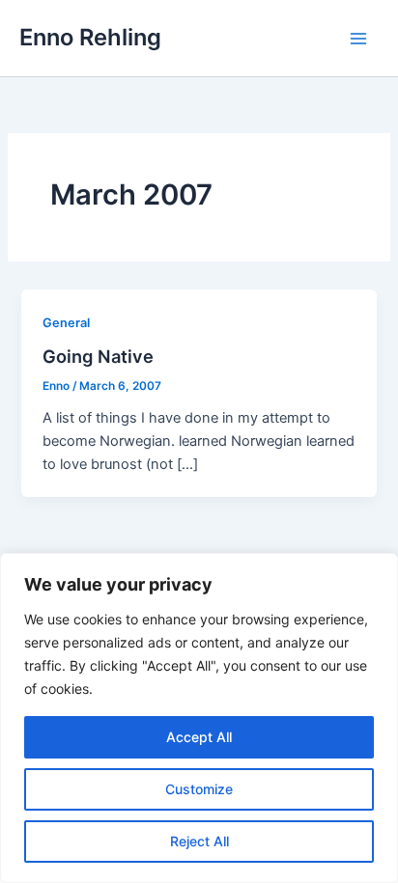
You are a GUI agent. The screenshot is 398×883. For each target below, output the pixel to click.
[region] (199, 718)
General (66, 323)
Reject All (199, 841)
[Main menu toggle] (358, 38)
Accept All (199, 737)
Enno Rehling (90, 37)
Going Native (98, 356)
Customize (199, 789)
